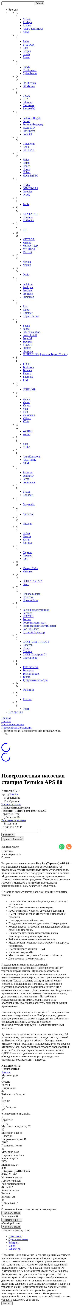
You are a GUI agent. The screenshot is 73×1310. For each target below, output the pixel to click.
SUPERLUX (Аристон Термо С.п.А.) (45, 354)
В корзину (8, 834)
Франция (28, 689)
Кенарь (27, 536)
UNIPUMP (29, 389)
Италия (27, 523)
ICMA (26, 185)
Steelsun (27, 341)
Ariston (27, 25)
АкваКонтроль (31, 456)
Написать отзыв (11, 804)
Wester (26, 434)
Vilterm (27, 418)
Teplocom (28, 367)
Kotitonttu (28, 220)
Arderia (27, 19)
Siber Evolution (31, 331)
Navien (27, 261)
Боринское (29, 482)
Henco (26, 165)
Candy (26, 66)
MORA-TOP (30, 245)
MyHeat (27, 252)
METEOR (29, 239)
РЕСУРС (28, 616)
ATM (26, 31)
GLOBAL (29, 149)
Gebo (26, 146)
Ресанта (27, 612)
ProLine (27, 290)
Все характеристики (13, 820)
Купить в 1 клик (11, 839)
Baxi (25, 47)
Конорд (27, 542)
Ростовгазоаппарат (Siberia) (39, 625)
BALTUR (28, 44)
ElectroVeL (29, 108)
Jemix (26, 204)
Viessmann (29, 415)
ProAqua (28, 287)
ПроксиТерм (30, 600)
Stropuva (28, 351)
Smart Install (30, 335)
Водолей (28, 494)
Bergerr (27, 51)
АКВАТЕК (29, 459)
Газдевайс (29, 504)
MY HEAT (29, 248)
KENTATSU (30, 213)
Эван (26, 708)
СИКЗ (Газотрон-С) (34, 654)
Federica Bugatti (32, 118)
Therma (27, 373)
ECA (26, 98)
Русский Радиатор (34, 632)
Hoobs (26, 169)
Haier (26, 159)
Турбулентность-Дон (35, 680)
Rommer (27, 312)
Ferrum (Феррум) (33, 124)
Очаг (26, 584)
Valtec (26, 402)
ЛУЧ (25, 558)
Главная (6, 717)
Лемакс (27, 555)
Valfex (26, 399)
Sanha (26, 328)
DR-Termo (29, 86)
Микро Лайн (30, 568)
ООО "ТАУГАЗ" (33, 581)
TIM (25, 379)
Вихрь (26, 491)
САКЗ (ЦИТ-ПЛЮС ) (36, 641)
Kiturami (28, 217)
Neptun (27, 264)
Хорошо (7, 1303)
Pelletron (28, 284)
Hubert (26, 172)
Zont (25, 443)
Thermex (28, 376)
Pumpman (28, 296)
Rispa (26, 309)
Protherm (28, 293)
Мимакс (27, 571)
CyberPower (30, 73)
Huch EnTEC (30, 175)
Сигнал (27, 651)
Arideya (27, 22)
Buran (26, 57)
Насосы (6, 721)
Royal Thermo (31, 316)
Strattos (27, 347)
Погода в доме (31, 593)
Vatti (25, 408)
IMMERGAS (30, 188)
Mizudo (27, 242)
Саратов (28, 644)
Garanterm (29, 143)
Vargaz (26, 405)
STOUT (27, 344)
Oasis (26, 274)
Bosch (26, 54)
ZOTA (26, 446)
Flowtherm (29, 130)
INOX (26, 194)
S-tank (26, 325)
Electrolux (28, 105)
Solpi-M (27, 338)
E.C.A (26, 95)
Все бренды (16, 711)
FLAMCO (29, 127)
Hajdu (26, 162)
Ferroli (26, 121)
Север (26, 648)
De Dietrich (29, 82)
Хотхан (27, 699)
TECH (26, 363)
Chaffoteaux (29, 70)
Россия (27, 619)
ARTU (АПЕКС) (33, 28)
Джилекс (28, 513)
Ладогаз (27, 552)
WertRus (27, 430)
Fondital (27, 134)
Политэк (28, 597)
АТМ (26, 462)
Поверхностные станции (16, 727)
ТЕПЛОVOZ (30, 667)
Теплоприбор (31, 673)
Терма (26, 676)
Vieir (25, 411)
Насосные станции (12, 724)
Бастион (28, 472)
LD (25, 229)
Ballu (26, 41)
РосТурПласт (31, 628)
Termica (27, 370)
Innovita (27, 191)
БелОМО (28, 475)
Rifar (25, 306)
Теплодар (28, 670)
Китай (26, 539)
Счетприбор (30, 657)
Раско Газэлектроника (36, 609)
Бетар (26, 478)
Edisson (27, 102)
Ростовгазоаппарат (34, 622)
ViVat (26, 421)
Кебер (26, 533)
